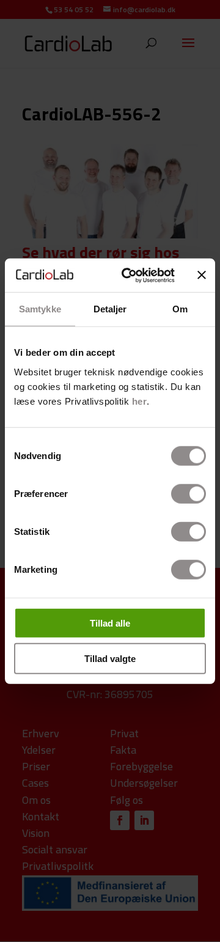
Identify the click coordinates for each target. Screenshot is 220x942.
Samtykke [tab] (40, 309)
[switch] (188, 493)
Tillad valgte (110, 658)
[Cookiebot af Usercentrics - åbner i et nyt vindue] (129, 275)
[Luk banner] (201, 275)
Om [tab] (180, 309)
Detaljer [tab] (110, 309)
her (139, 401)
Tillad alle (110, 622)
